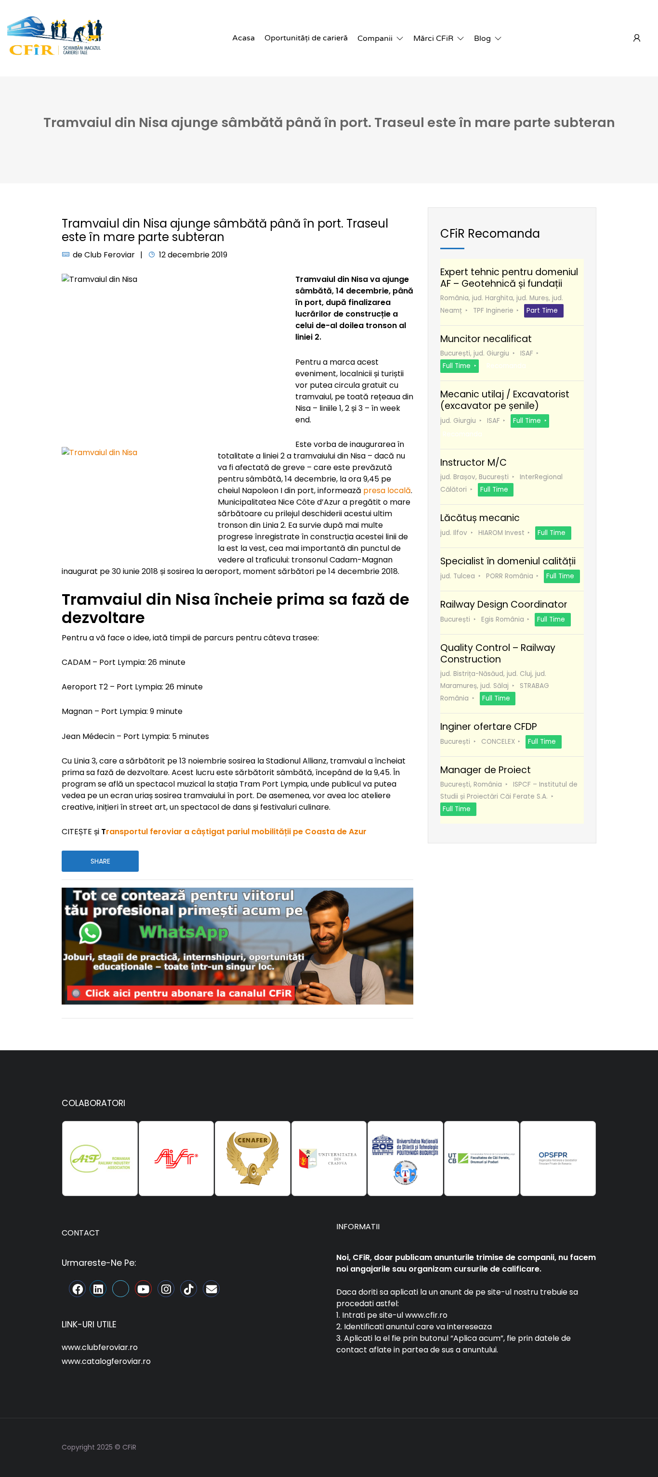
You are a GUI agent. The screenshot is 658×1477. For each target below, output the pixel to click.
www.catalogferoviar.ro (106, 1361)
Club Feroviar (109, 254)
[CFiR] (55, 37)
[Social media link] (587, 1446)
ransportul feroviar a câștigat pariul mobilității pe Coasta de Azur (236, 831)
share (100, 861)
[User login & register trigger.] (637, 38)
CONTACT (81, 1232)
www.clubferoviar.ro (100, 1347)
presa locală (387, 490)
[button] (380, 38)
